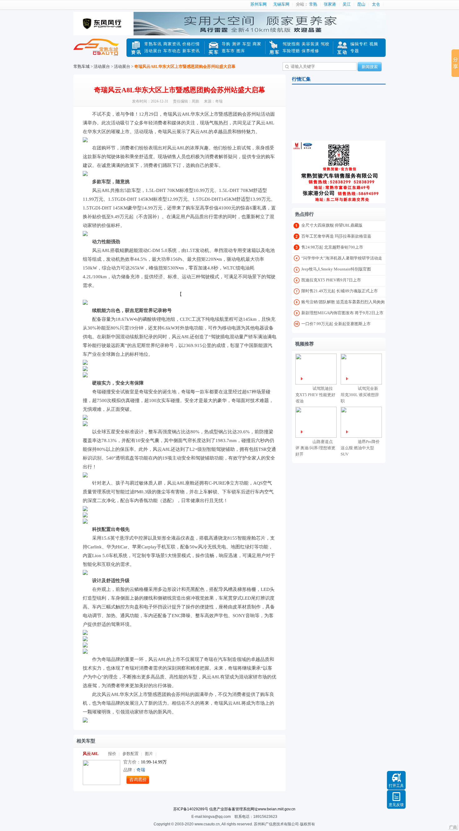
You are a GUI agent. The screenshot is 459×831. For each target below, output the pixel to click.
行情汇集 (301, 79)
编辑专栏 (359, 44)
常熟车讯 (153, 44)
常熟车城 (99, 50)
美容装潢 (310, 44)
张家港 (330, 4)
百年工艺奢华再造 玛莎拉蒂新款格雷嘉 (336, 236)
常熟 (313, 4)
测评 (236, 44)
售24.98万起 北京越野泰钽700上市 (332, 247)
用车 (274, 52)
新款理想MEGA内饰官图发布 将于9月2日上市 (342, 312)
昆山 (361, 4)
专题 (354, 50)
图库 (240, 50)
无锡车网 (281, 4)
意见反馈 (396, 805)
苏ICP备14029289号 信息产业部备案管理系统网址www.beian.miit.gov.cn (234, 809)
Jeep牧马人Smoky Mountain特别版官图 (336, 269)
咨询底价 (138, 779)
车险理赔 (291, 50)
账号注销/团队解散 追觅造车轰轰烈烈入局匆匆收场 (343, 303)
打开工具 (396, 785)
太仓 (376, 4)
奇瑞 (140, 770)
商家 (257, 44)
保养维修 (310, 50)
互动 (342, 52)
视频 (373, 44)
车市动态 (172, 50)
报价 (112, 753)
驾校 (325, 44)
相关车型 (85, 740)
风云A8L (91, 753)
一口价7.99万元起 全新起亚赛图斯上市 (336, 323)
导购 (226, 44)
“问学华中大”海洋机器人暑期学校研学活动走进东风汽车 (341, 259)
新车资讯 (191, 50)
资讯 (136, 52)
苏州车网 (258, 4)
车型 (246, 44)
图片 (149, 753)
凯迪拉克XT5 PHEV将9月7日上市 (331, 280)
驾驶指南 (291, 44)
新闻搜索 (370, 66)
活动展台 (153, 50)
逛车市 (228, 50)
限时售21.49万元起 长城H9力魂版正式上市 (339, 291)
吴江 (347, 4)
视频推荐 (304, 343)
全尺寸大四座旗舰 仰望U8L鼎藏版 (332, 225)
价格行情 (191, 44)
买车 (214, 52)
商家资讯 (172, 44)
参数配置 (130, 753)
